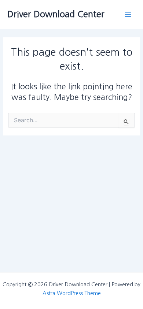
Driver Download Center (55, 14)
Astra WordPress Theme (72, 293)
